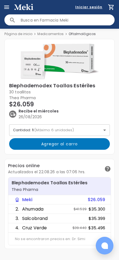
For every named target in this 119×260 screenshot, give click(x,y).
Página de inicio (18, 33)
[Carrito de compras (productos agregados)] (111, 7)
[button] (59, 62)
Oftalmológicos (82, 33)
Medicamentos (50, 33)
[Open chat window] (104, 245)
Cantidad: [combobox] (43, 130)
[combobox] (67, 20)
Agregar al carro (59, 144)
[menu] (6, 7)
